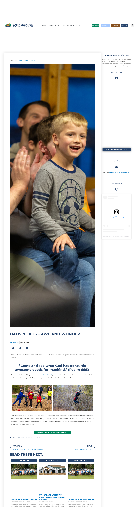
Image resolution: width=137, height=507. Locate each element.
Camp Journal (24, 60)
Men (33, 60)
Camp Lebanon (107, 236)
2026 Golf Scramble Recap (24, 499)
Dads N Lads (47, 375)
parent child (35, 437)
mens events (25, 437)
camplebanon (118, 236)
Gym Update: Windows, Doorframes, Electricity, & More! (51, 497)
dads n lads (16, 437)
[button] (132, 25)
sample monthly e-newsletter (119, 172)
